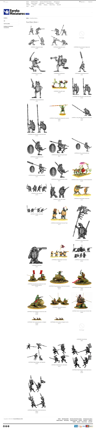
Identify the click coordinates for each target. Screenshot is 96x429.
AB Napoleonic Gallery (87, 418)
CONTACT (28, 4)
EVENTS (57, 3)
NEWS (27, 1)
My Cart (83, 1)
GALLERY (59, 4)
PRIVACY (34, 4)
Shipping (45, 4)
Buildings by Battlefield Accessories (8, 27)
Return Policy (52, 4)
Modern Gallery (34, 3)
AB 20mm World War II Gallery (46, 1)
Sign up (32, 6)
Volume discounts (50, 3)
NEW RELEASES (34, 1)
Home (27, 18)
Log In (27, 6)
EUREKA (11, 18)
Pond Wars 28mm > (34, 18)
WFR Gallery (41, 3)
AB (11, 21)
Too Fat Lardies (11, 23)
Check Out (90, 1)
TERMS (40, 4)
